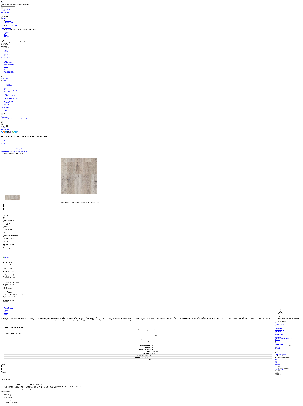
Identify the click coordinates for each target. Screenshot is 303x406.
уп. (20, 273)
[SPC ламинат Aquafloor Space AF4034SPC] (79, 176)
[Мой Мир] (6, 132)
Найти (277, 374)
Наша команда (279, 330)
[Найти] (2, 8)
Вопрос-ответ (279, 344)
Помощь (277, 340)
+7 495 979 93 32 (5, 9)
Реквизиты (278, 332)
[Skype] (15, 132)
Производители (279, 324)
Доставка (6, 311)
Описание (6, 307)
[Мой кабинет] (1, 120)
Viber (5, 33)
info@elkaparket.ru (6, 28)
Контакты (278, 331)
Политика (278, 337)
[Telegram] (17, 132)
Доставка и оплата (280, 342)
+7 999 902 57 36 (5, 12)
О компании (278, 328)
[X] (8, 132)
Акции (277, 323)
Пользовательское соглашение (283, 338)
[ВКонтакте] (2, 132)
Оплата (6, 313)
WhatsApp (6, 36)
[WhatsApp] (13, 132)
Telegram (6, 32)
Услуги (6, 314)
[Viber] (10, 132)
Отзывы (6, 310)
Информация (279, 334)
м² (19, 270)
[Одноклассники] (4, 132)
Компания (278, 325)
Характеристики (8, 308)
